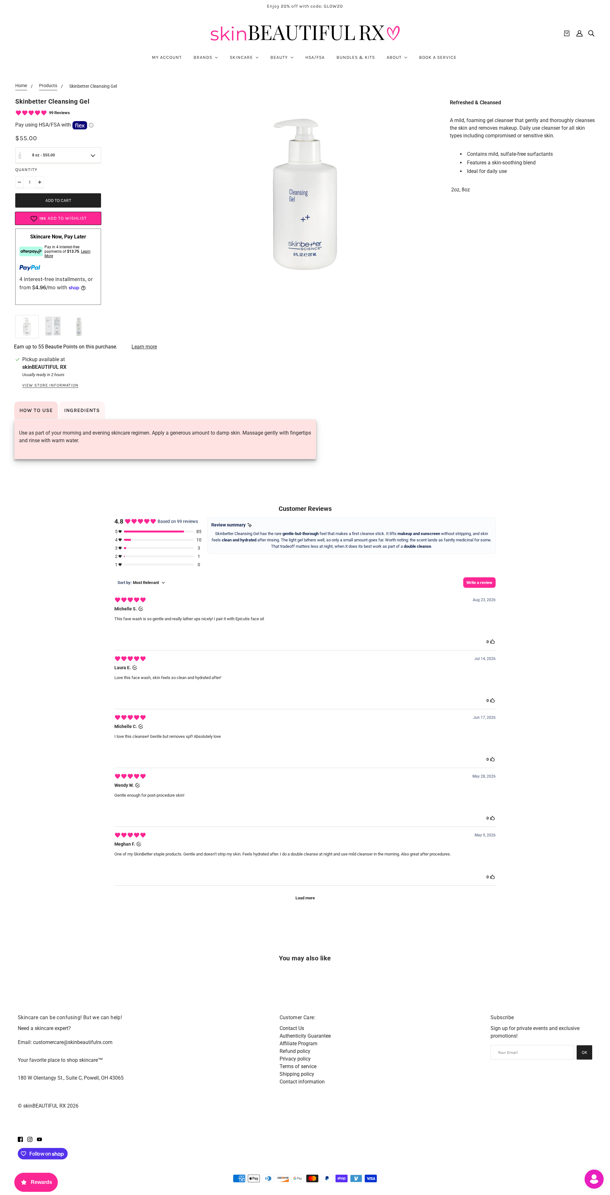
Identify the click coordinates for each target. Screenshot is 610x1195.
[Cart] (566, 33)
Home (21, 85)
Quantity (26, 169)
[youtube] (39, 1139)
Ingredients (82, 410)
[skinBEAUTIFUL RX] (305, 33)
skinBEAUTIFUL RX (44, 367)
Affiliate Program (298, 1043)
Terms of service (298, 1066)
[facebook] (20, 1139)
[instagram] (30, 1139)
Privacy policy (295, 1059)
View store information (50, 385)
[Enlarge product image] (305, 194)
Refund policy (295, 1051)
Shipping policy (297, 1074)
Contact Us (292, 1028)
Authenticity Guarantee (305, 1036)
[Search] (591, 33)
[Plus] (40, 182)
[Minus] (19, 182)
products (48, 85)
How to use (36, 410)
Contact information (302, 1082)
